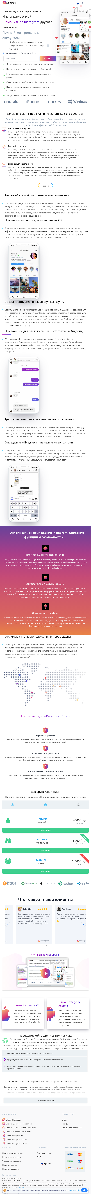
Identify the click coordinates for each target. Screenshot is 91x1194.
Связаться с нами (44, 1153)
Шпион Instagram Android (16, 1139)
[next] (83, 924)
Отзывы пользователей (72, 1128)
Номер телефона (29, 53)
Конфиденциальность (11, 1157)
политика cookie (74, 1190)
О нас (64, 1120)
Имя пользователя (12, 53)
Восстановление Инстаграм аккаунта (21, 1128)
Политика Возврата (10, 1169)
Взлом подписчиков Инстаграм (19, 1124)
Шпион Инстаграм (13, 1120)
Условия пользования (11, 1161)
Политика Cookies (9, 1165)
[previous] (7, 924)
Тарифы (65, 1124)
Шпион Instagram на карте (17, 1143)
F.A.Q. (39, 1157)
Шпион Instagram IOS (15, 1135)
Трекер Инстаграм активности (18, 1131)
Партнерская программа (12, 1153)
